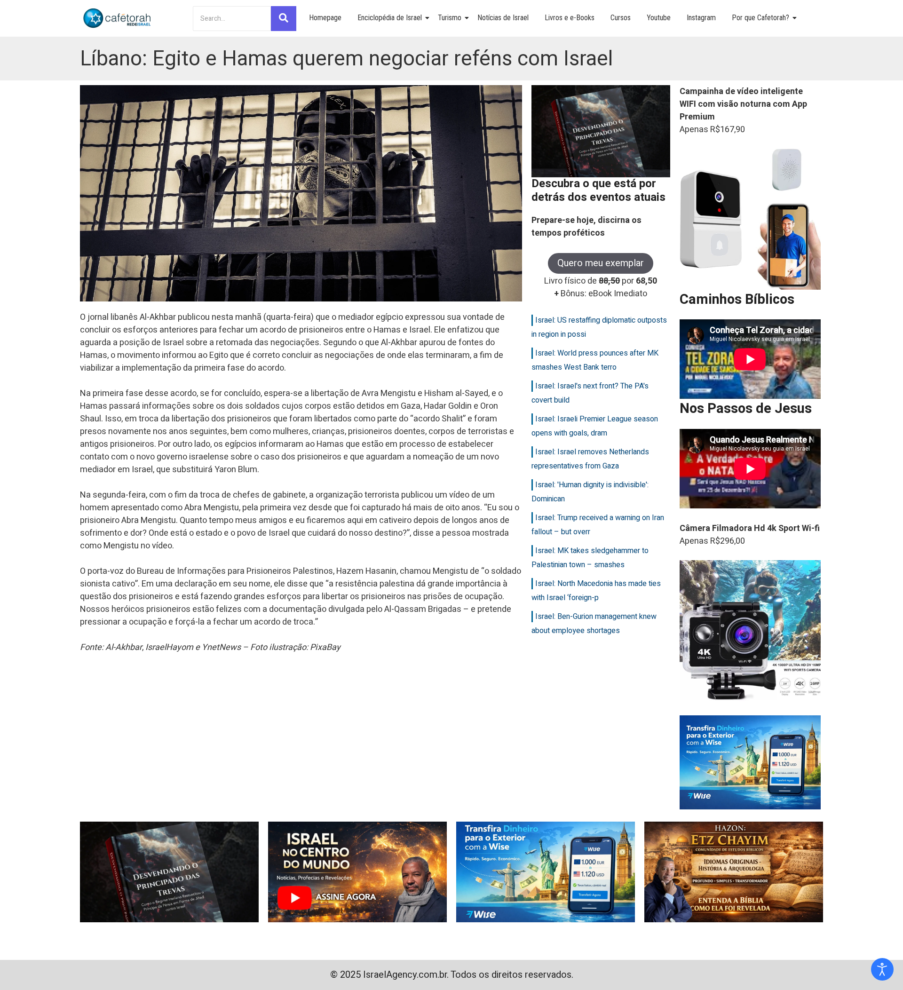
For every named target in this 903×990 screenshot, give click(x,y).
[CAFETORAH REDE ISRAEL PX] (117, 18)
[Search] (283, 18)
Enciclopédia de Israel (389, 17)
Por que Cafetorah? (760, 17)
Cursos (620, 17)
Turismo (449, 17)
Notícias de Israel (503, 17)
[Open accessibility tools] (882, 969)
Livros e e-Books (569, 17)
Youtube (659, 17)
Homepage (325, 17)
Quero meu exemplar (600, 263)
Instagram (701, 17)
